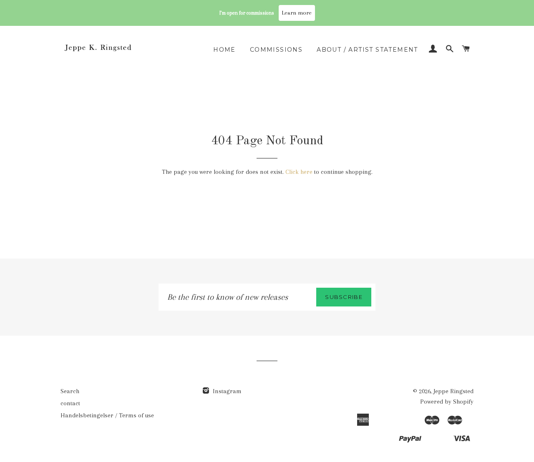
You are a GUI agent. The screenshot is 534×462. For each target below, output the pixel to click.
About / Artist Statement (367, 49)
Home (224, 49)
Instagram (226, 391)
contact (70, 403)
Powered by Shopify (447, 401)
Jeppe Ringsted (453, 391)
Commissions (276, 49)
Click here (298, 172)
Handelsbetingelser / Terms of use (107, 415)
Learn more (297, 13)
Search (69, 391)
